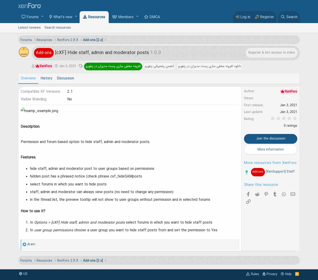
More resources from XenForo (270, 163)
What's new (62, 17)
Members (126, 17)
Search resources (57, 27)
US (24, 274)
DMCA (154, 17)
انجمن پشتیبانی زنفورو (159, 66)
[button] (42, 17)
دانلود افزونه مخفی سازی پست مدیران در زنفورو (209, 66)
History (46, 78)
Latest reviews (29, 27)
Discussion (65, 78)
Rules (255, 274)
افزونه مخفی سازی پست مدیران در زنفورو (113, 66)
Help (288, 274)
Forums (33, 17)
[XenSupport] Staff (273, 171)
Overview (28, 78)
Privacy (272, 274)
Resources (96, 17)
